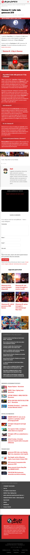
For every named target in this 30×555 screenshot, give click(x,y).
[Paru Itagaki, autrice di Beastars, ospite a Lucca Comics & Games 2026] (4, 459)
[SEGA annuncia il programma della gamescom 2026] (4, 464)
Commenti (16, 15)
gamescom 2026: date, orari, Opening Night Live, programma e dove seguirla (18, 453)
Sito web (3, 248)
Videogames (9, 4)
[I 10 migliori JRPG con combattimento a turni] (4, 435)
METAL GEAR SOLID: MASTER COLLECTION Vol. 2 (13, 495)
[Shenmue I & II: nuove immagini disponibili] (7, 283)
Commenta (4, 224)
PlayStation (3, 16)
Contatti (23, 552)
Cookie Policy (25, 550)
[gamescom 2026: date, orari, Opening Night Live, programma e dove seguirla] (4, 454)
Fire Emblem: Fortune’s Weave (9, 490)
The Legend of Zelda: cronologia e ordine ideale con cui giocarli (17, 430)
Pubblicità (9, 552)
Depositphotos (20, 543)
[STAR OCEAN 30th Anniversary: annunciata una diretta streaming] (4, 474)
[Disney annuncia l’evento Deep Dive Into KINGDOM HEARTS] (4, 469)
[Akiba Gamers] (9, 2)
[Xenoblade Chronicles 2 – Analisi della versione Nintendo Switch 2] (4, 407)
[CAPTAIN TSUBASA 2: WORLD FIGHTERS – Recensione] (4, 397)
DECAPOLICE (6, 504)
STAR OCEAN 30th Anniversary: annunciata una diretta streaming (17, 473)
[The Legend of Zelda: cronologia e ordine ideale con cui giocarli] (4, 430)
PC (23, 15)
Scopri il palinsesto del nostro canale (15, 194)
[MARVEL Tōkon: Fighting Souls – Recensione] (4, 392)
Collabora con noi (6, 550)
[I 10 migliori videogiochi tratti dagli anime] (4, 425)
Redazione (16, 552)
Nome (2, 237)
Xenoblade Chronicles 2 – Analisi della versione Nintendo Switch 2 (18, 406)
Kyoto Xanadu (6, 500)
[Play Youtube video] (15, 61)
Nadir (3, 15)
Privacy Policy (16, 550)
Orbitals (5, 502)
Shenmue (4, 163)
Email (2, 243)
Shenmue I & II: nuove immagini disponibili (6, 287)
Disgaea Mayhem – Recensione (16, 386)
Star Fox (5, 488)
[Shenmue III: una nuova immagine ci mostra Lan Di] (22, 283)
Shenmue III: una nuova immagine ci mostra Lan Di (21, 287)
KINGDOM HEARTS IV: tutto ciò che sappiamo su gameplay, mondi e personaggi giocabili (16, 418)
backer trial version (6, 47)
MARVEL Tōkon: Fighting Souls (10, 493)
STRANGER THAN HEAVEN (8, 486)
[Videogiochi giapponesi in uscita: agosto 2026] (15, 329)
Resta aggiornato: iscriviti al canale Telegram (12, 18)
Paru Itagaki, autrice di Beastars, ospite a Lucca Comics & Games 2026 (17, 458)
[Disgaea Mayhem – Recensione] (4, 388)
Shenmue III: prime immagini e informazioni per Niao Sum (22, 306)
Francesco (5, 346)
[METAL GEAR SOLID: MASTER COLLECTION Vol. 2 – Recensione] (4, 402)
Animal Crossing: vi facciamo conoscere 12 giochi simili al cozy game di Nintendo (18, 440)
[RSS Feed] (11, 547)
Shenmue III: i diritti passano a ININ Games (7, 306)
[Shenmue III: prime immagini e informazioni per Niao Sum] (22, 301)
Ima (4, 354)
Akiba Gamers (4, 4)
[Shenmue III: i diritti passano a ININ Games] (7, 301)
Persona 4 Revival (7, 507)
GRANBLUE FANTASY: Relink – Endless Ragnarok (13, 497)
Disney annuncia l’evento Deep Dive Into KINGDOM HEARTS (17, 468)
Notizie (14, 4)
